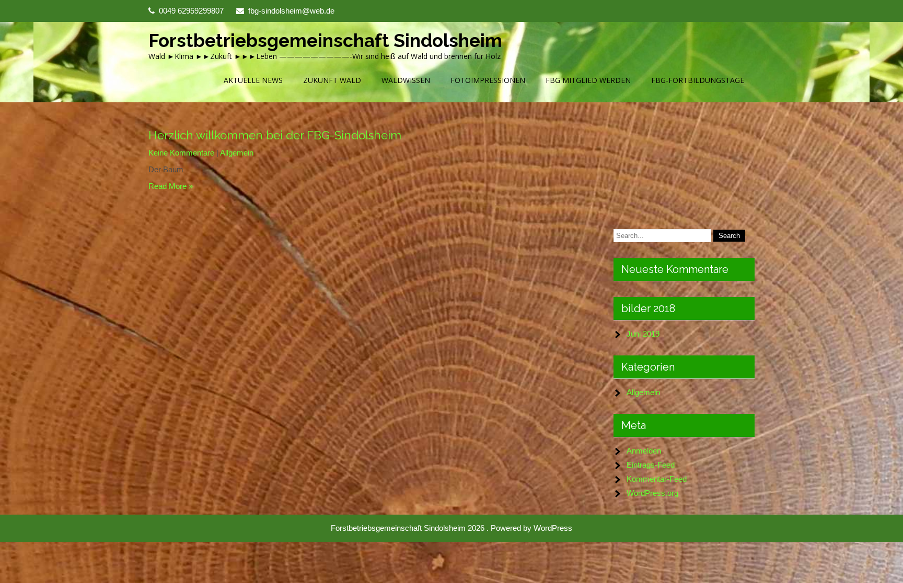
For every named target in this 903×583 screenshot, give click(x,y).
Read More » (170, 186)
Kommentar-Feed (657, 478)
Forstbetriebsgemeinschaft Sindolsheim (325, 40)
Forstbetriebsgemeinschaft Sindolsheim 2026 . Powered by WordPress (451, 527)
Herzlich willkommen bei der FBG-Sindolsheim (274, 135)
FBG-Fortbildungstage (697, 80)
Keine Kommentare (181, 152)
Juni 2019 (643, 333)
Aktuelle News (253, 80)
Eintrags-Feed (651, 464)
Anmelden (644, 450)
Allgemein (236, 152)
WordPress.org (652, 493)
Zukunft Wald (332, 80)
